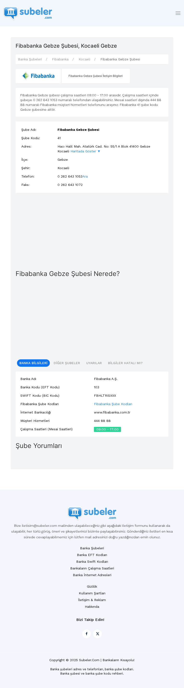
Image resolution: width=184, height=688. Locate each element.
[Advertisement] (92, 231)
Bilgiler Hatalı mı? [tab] (125, 363)
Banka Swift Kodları (92, 561)
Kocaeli (84, 59)
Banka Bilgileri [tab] (33, 363)
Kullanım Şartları (92, 593)
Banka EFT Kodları (92, 555)
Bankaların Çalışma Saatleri (92, 568)
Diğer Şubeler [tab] (67, 363)
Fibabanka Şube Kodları (113, 404)
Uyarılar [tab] (94, 363)
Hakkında (92, 606)
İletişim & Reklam (92, 600)
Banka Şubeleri (30, 59)
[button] (178, 13)
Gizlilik (92, 586)
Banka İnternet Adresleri (92, 575)
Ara (85, 176)
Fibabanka (60, 59)
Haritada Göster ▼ (85, 151)
